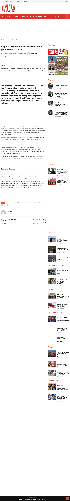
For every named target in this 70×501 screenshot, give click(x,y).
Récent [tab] (52, 80)
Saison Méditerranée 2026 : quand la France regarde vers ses (63, 354)
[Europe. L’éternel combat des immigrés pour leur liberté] (52, 239)
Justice (23, 53)
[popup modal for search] (67, 16)
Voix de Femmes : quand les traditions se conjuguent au (62, 364)
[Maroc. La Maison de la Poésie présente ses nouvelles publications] (52, 328)
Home (4, 39)
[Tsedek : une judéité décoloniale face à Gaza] (52, 271)
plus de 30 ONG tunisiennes (22, 175)
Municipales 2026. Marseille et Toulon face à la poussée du (63, 319)
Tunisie (29, 16)
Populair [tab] (59, 80)
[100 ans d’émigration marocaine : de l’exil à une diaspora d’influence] (52, 373)
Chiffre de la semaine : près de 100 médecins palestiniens (62, 398)
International (37, 16)
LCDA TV (57, 16)
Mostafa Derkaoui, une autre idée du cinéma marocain (61, 95)
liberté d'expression (31, 202)
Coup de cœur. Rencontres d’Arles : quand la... (60, 104)
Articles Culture (61, 168)
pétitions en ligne (5, 178)
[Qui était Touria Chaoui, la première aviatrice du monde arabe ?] (52, 171)
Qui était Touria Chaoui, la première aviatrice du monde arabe (62, 171)
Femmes (58, 278)
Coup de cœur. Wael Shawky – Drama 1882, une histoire (62, 181)
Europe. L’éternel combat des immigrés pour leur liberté (62, 239)
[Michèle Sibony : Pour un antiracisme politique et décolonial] (52, 281)
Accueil (4, 16)
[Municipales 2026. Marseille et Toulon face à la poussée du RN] (52, 319)
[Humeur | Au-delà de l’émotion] (52, 258)
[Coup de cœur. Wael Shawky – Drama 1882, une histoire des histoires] (52, 181)
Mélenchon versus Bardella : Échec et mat (62, 250)
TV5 (7, 205)
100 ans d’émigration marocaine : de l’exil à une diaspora (63, 373)
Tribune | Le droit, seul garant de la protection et (62, 305)
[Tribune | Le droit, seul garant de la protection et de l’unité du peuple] (52, 305)
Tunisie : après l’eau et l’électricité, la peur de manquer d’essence (19, 1)
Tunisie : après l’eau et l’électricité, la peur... (61, 86)
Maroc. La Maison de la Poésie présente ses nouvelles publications (62, 328)
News (45, 16)
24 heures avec (60, 336)
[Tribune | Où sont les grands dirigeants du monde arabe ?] (52, 296)
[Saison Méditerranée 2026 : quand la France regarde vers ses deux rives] (52, 353)
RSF (3, 205)
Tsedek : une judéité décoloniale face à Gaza (63, 272)
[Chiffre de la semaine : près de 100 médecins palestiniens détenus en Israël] (52, 397)
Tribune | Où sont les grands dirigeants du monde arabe (63, 296)
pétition (40, 202)
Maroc (16, 16)
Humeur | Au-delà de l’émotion (62, 258)
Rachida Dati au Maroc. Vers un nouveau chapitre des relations (62, 339)
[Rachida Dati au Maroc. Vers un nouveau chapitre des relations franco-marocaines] (52, 338)
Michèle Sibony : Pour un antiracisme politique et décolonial (63, 281)
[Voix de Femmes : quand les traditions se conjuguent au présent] (52, 364)
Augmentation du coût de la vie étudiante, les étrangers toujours (62, 387)
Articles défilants (16, 53)
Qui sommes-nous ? (32, 497)
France (10, 16)
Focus (50, 16)
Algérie (23, 16)
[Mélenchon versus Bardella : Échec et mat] (52, 249)
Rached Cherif (34, 53)
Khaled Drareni (21, 202)
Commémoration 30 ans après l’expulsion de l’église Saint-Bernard (61, 113)
